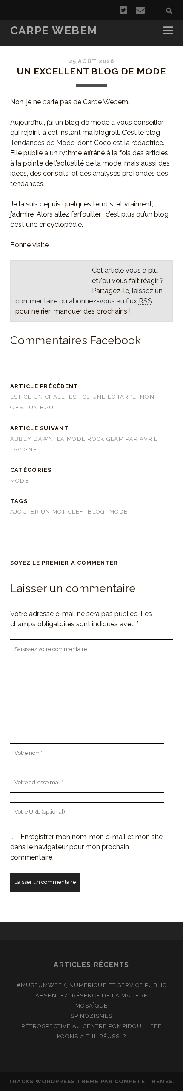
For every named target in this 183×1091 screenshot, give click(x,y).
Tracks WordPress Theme (53, 1081)
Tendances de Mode (42, 143)
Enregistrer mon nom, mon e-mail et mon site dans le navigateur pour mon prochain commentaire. (86, 847)
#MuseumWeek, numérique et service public (92, 985)
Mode (19, 480)
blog (96, 511)
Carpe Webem (53, 30)
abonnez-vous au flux (110, 301)
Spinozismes (91, 1016)
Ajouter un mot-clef (46, 511)
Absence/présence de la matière (91, 995)
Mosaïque (91, 1005)
